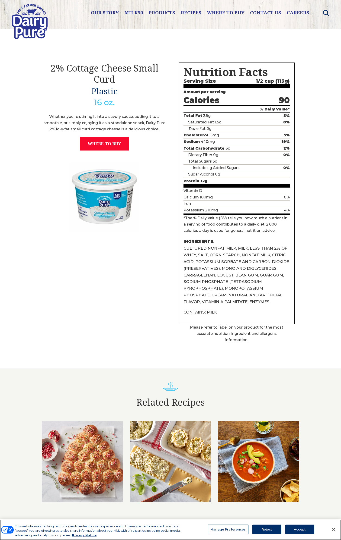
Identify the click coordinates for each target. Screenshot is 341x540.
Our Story (105, 12)
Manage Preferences (228, 529)
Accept (300, 529)
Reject (267, 529)
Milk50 (133, 12)
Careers (298, 12)
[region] (170, 529)
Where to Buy (225, 12)
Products (161, 12)
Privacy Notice (84, 535)
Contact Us (265, 12)
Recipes (191, 12)
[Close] (333, 529)
